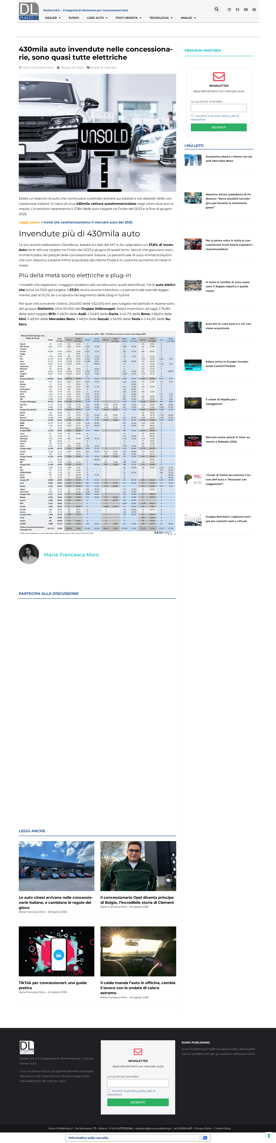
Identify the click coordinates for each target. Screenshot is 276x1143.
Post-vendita (127, 18)
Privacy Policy (203, 1128)
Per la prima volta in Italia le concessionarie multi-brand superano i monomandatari (229, 245)
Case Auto (95, 18)
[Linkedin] (229, 9)
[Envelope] (254, 9)
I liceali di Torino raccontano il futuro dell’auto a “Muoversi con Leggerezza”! (228, 479)
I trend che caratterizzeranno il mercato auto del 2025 (87, 222)
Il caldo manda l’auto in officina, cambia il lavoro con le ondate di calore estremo (137, 988)
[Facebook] (237, 9)
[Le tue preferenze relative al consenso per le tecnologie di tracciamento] (269, 1136)
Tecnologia (159, 18)
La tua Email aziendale (206, 101)
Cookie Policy (222, 1128)
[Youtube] (246, 9)
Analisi (186, 18)
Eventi (74, 18)
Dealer (51, 18)
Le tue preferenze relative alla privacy (156, 1138)
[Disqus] (97, 654)
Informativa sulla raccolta (88, 1138)
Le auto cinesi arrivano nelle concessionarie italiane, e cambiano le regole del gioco (56, 902)
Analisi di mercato (103, 67)
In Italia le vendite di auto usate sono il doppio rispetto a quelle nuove (228, 286)
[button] (216, 9)
